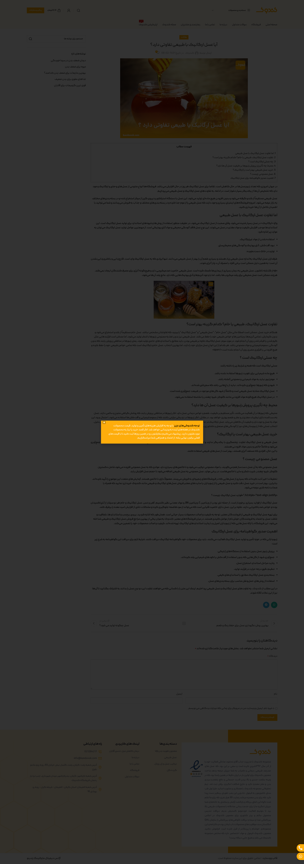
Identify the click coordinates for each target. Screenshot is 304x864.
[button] (105, 411)
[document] (152, 432)
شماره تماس (195, 446)
